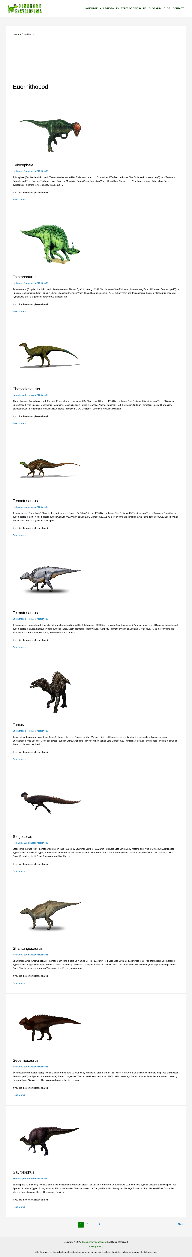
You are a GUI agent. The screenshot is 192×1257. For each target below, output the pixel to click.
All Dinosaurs (109, 8)
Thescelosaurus (26, 389)
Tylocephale (23, 165)
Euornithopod (30, 171)
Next (182, 1224)
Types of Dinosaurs (133, 8)
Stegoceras (22, 836)
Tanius (18, 724)
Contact (178, 8)
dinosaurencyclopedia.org (93, 1242)
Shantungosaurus (28, 948)
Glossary (155, 8)
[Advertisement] (96, 60)
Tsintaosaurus (24, 277)
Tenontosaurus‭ (25, 500)
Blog (167, 8)
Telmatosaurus (25, 612)
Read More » (19, 199)
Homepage (91, 8)
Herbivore (17, 171)
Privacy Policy (96, 1246)
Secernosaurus (26, 1060)
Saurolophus (23, 1172)
